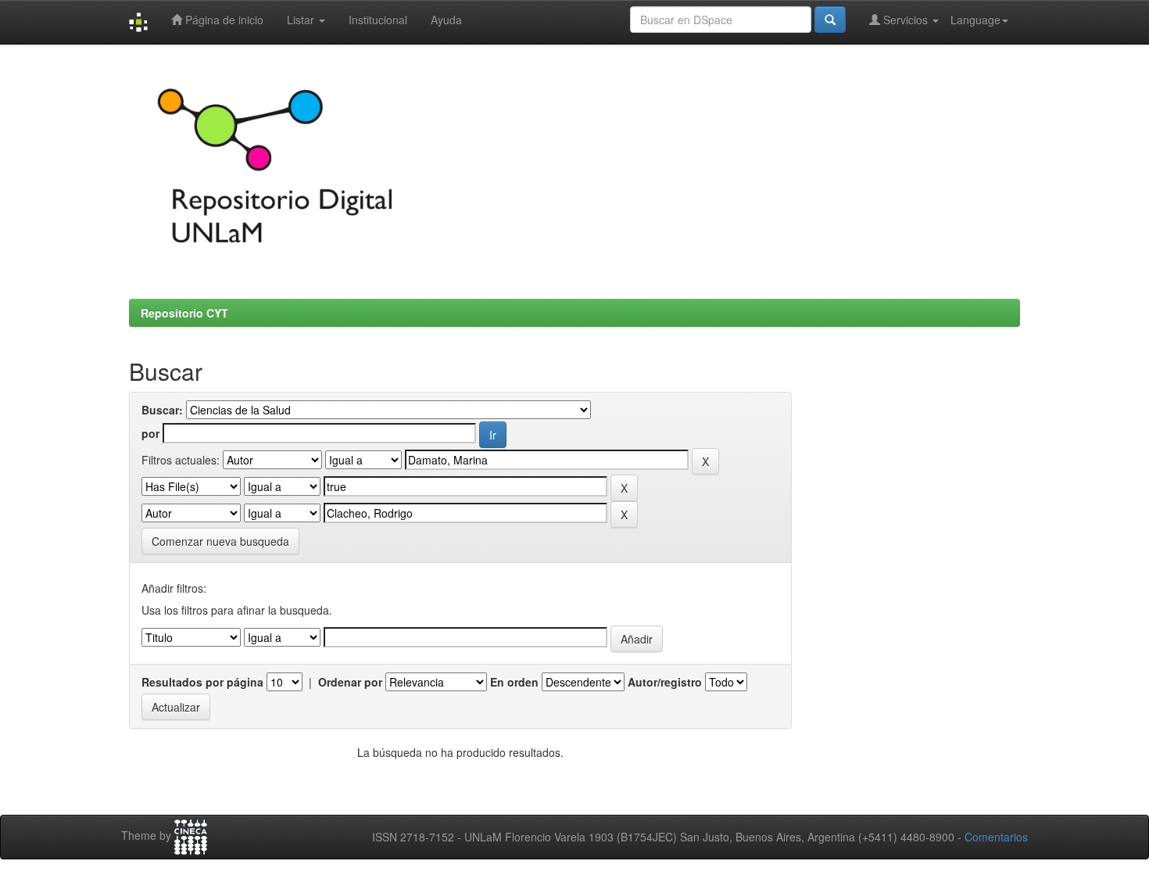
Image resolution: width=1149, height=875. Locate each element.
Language (975, 19)
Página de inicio (222, 19)
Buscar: (162, 410)
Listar (302, 19)
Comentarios (996, 837)
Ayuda (446, 19)
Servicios (905, 19)
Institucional (378, 19)
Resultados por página (202, 682)
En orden (514, 682)
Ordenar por (350, 682)
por (150, 433)
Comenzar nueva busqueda (220, 541)
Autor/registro (665, 682)
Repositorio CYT (184, 313)
